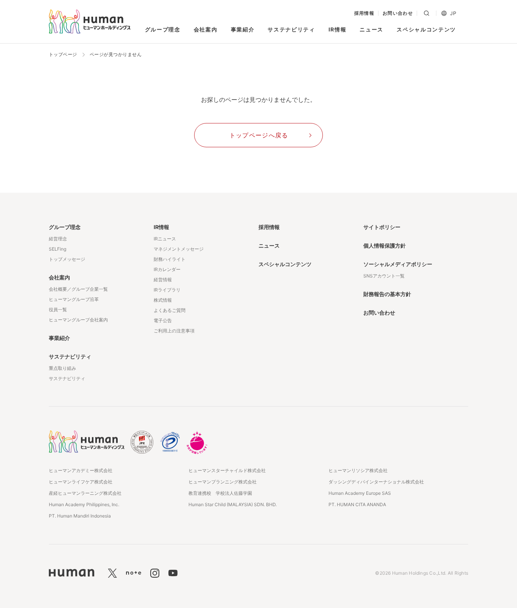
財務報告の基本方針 (387, 294)
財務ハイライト (169, 259)
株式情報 (163, 300)
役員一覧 (58, 309)
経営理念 (58, 239)
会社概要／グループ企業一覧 (78, 289)
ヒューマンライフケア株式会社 (80, 482)
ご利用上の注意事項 (174, 331)
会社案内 (206, 29)
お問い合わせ (398, 13)
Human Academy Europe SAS (360, 493)
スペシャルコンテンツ (426, 29)
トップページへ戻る (258, 135)
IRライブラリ (167, 290)
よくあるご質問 (169, 310)
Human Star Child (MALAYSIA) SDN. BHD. (232, 504)
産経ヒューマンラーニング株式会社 (85, 493)
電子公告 (163, 320)
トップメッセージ (67, 259)
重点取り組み (62, 368)
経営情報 (163, 279)
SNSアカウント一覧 (384, 276)
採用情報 (364, 13)
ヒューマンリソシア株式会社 (358, 470)
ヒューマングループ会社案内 (78, 320)
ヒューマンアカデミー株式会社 (80, 470)
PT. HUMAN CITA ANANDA (357, 504)
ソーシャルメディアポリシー (397, 264)
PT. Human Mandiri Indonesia (80, 516)
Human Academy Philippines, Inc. (84, 504)
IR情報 (338, 29)
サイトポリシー (381, 227)
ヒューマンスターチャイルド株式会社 (227, 470)
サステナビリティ (291, 29)
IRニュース (165, 239)
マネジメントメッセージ (179, 249)
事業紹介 (243, 29)
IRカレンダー (167, 269)
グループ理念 (163, 29)
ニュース (371, 29)
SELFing (57, 249)
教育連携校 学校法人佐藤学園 (220, 493)
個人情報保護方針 (384, 245)
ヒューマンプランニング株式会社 (222, 482)
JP (453, 13)
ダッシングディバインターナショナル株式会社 (376, 482)
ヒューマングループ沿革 (74, 299)
